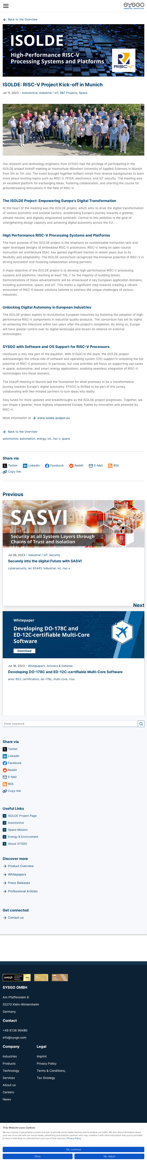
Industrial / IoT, (49, 93)
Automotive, (30, 93)
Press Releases (19, 883)
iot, (50, 438)
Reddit (79, 465)
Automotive (16, 822)
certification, (32, 679)
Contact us (16, 917)
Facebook (57, 465)
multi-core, (61, 679)
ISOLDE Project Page (22, 815)
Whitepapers (17, 874)
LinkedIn (34, 465)
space (66, 438)
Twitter (13, 465)
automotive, (11, 438)
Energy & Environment (23, 836)
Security (54, 555)
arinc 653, (15, 679)
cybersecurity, (18, 568)
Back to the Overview (22, 19)
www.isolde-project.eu (53, 418)
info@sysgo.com (14, 1037)
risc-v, (57, 438)
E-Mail (98, 465)
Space (83, 93)
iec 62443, (35, 568)
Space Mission (18, 829)
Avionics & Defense (60, 666)
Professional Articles (23, 891)
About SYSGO (17, 843)
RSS (116, 465)
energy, (42, 438)
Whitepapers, (37, 666)
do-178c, (47, 679)
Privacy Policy (74, 1138)
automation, (28, 438)
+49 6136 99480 (15, 1030)
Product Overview (21, 866)
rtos (72, 679)
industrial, (50, 568)
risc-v (66, 568)
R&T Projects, (69, 93)
